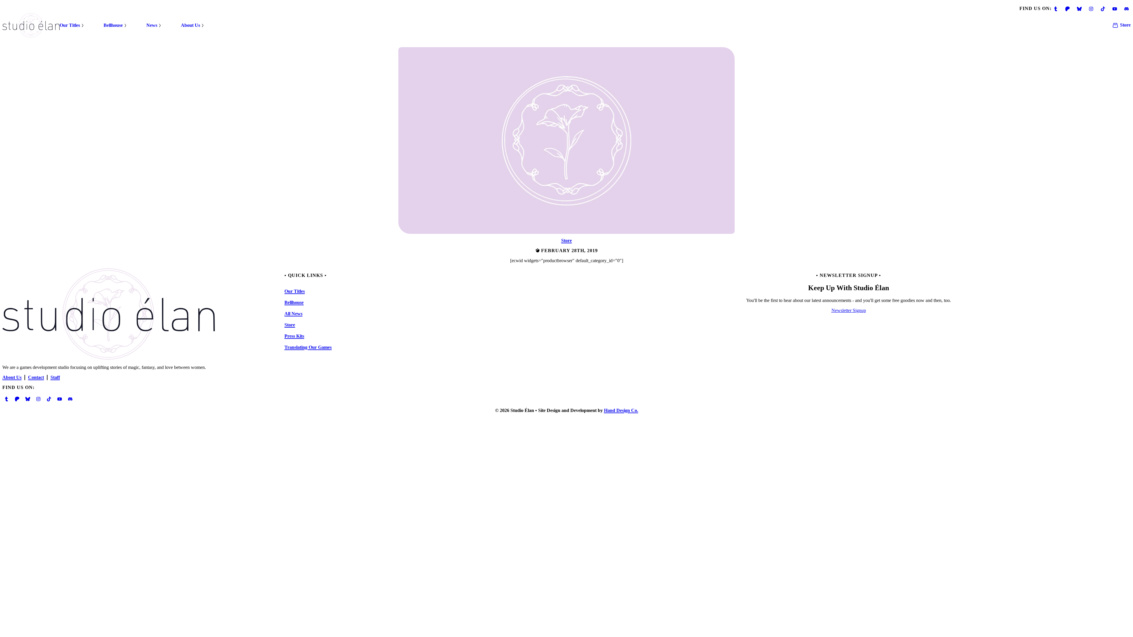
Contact (36, 377)
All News (293, 313)
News (151, 25)
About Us (190, 25)
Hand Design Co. (621, 410)
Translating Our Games (308, 347)
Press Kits (294, 336)
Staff (55, 377)
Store (1125, 24)
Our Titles (70, 25)
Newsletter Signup (848, 310)
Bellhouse (113, 25)
